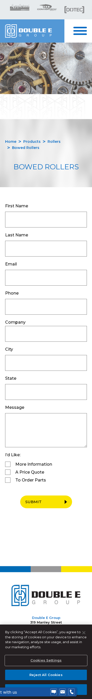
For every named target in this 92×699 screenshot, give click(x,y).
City (9, 349)
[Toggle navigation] (82, 30)
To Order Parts (30, 480)
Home (10, 141)
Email (11, 264)
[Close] (83, 632)
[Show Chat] (53, 692)
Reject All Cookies (45, 675)
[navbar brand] (32, 31)
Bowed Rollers (25, 147)
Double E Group (46, 618)
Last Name (16, 235)
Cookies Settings (46, 660)
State (10, 378)
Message (14, 407)
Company (15, 322)
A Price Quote (29, 472)
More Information (33, 464)
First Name (16, 206)
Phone (12, 293)
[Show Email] (62, 692)
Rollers (54, 141)
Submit (33, 501)
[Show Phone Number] (71, 692)
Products (32, 141)
